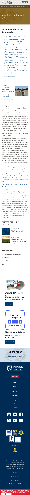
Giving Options (15, 400)
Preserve (15, 391)
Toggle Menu (27, 260)
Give (4, 6)
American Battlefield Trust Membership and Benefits (15, 6)
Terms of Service (15, 476)
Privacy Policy (15, 472)
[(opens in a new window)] (9, 414)
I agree (3, 494)
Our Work (15, 396)
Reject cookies (16, 494)
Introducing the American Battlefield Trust (18, 241)
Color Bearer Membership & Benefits (11, 254)
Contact (15, 407)
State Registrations (15, 480)
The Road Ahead (17, 231)
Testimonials (5, 261)
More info (8, 494)
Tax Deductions (6, 258)
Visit (15, 387)
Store (17, 404)
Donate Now (15, 376)
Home (8, 2)
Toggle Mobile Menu (25, 2)
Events (4, 264)
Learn (15, 382)
